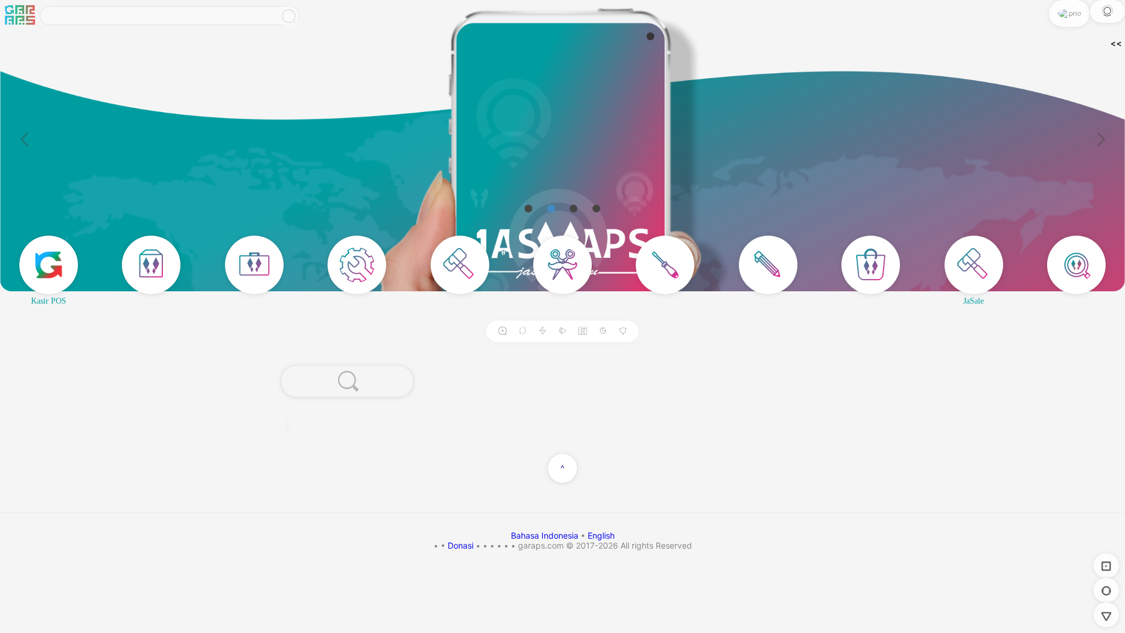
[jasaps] (20, 16)
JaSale (973, 301)
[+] (502, 331)
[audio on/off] (562, 331)
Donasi (460, 545)
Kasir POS (48, 301)
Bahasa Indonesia (546, 535)
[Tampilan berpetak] (583, 331)
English (601, 535)
